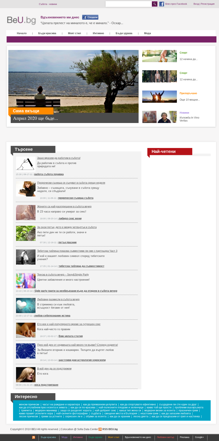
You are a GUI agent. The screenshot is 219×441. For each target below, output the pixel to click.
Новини (184, 112)
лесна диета (140, 416)
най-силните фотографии (72, 413)
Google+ (199, 437)
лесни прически (28, 416)
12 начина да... (189, 59)
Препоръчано (188, 93)
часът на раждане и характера (61, 404)
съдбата (96, 413)
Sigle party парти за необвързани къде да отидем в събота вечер (75, 290)
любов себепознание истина (52, 315)
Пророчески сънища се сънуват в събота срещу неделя (71, 182)
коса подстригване (46, 384)
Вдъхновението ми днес (60, 17)
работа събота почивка (49, 174)
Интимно (98, 33)
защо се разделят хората (76, 410)
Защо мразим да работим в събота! (58, 158)
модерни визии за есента (159, 410)
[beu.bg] (21, 20)
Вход (196, 4)
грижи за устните (51, 416)
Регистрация (208, 4)
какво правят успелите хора (36, 413)
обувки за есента (96, 416)
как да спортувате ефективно (138, 404)
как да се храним (120, 416)
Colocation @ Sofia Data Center (79, 429)
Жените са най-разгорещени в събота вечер (64, 206)
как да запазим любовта (176, 413)
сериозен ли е (74, 416)
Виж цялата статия (71, 336)
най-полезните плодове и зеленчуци (121, 407)
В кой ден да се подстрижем (54, 368)
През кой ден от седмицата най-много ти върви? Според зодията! (77, 344)
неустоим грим (149, 413)
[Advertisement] (179, 190)
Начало (22, 33)
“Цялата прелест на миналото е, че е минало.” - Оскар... (82, 23)
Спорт (183, 52)
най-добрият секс (105, 410)
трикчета (26, 410)
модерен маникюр (46, 410)
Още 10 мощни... (190, 99)
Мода (147, 33)
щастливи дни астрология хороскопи (82, 360)
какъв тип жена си (130, 410)
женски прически (29, 404)
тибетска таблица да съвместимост (81, 266)
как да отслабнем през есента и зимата (43, 407)
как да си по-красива (83, 407)
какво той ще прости (159, 407)
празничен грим (188, 410)
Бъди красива (47, 33)
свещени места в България (120, 413)
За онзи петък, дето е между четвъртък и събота (67, 227)
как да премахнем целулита (100, 404)
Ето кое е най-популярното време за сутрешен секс (69, 324)
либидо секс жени (70, 218)
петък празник (67, 242)
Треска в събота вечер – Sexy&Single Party (63, 274)
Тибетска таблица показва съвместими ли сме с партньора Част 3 (77, 250)
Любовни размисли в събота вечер (58, 299)
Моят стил (74, 33)
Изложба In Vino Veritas (189, 119)
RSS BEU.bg (110, 429)
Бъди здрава (124, 33)
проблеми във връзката (189, 407)
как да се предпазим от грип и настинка (176, 416)
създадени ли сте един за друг (178, 404)
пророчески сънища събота (75, 197)
